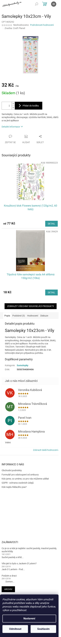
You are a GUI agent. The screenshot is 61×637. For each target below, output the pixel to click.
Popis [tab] (7, 315)
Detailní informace (11, 126)
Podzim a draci (9, 575)
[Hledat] (36, 4)
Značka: (15, 28)
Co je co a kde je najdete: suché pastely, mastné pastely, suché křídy (29, 550)
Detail (51, 223)
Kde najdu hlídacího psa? (14, 487)
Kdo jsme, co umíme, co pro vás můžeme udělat (25, 478)
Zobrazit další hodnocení (45, 450)
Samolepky (22, 365)
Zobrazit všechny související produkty (30, 306)
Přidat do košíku (31, 105)
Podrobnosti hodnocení (42, 25)
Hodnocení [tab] (32, 315)
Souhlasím (43, 628)
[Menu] (53, 4)
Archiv (8, 589)
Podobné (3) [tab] (18, 315)
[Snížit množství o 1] (13, 107)
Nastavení (29, 618)
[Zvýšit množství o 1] (13, 104)
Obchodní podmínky (12, 470)
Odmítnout (15, 628)
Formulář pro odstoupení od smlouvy (20, 474)
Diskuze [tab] (44, 315)
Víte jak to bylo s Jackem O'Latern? (19, 563)
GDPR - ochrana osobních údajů (18, 482)
